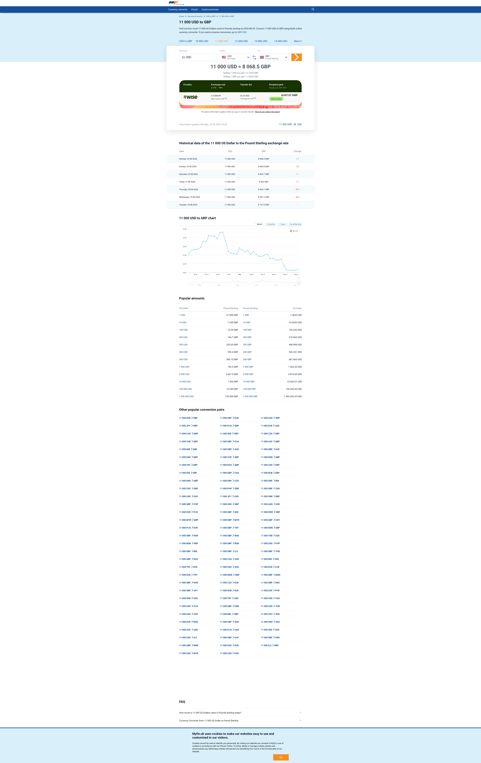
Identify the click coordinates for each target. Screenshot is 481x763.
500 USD (183, 359)
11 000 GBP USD (290, 124)
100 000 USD (185, 389)
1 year (282, 224)
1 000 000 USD (186, 396)
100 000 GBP (249, 389)
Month (259, 224)
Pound (194, 9)
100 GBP (247, 330)
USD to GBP (185, 41)
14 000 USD (280, 41)
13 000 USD (261, 41)
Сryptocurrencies (210, 9)
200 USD (183, 337)
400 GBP (247, 352)
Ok (280, 757)
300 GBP (247, 345)
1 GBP (246, 315)
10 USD (183, 322)
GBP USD (242, 32)
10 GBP (246, 322)
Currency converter (178, 9)
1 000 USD (184, 367)
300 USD (183, 345)
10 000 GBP (249, 381)
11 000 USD (221, 41)
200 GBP (247, 337)
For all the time (295, 224)
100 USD (183, 330)
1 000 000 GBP (250, 396)
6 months (271, 224)
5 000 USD (184, 374)
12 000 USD (241, 41)
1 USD (182, 315)
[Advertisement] (240, 678)
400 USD (183, 352)
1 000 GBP (248, 367)
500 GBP (247, 359)
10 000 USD (201, 41)
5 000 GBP (248, 374)
